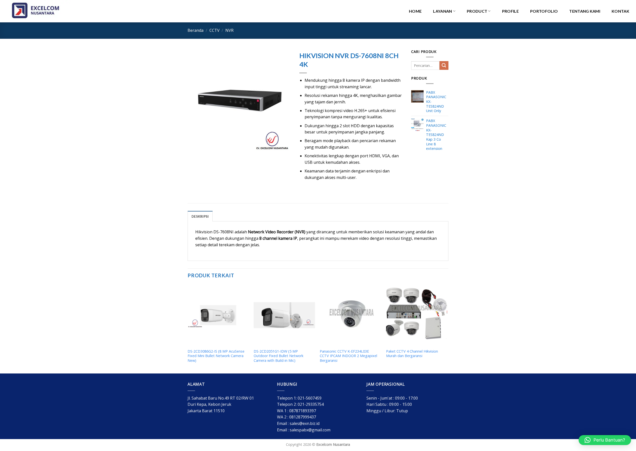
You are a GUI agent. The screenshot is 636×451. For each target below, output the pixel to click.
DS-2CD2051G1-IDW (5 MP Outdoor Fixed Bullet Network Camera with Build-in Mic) (278, 356)
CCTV (214, 30)
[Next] (447, 328)
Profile (510, 11)
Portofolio (544, 11)
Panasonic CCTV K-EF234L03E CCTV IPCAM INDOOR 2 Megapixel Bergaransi (348, 356)
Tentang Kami (584, 11)
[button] (605, 440)
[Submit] (443, 65)
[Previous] (188, 328)
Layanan (442, 11)
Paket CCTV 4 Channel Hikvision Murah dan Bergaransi (412, 353)
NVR (229, 30)
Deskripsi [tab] (200, 216)
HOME (415, 11)
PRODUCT (477, 11)
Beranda (195, 30)
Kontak (620, 11)
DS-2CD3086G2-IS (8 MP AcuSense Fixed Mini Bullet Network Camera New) (216, 356)
